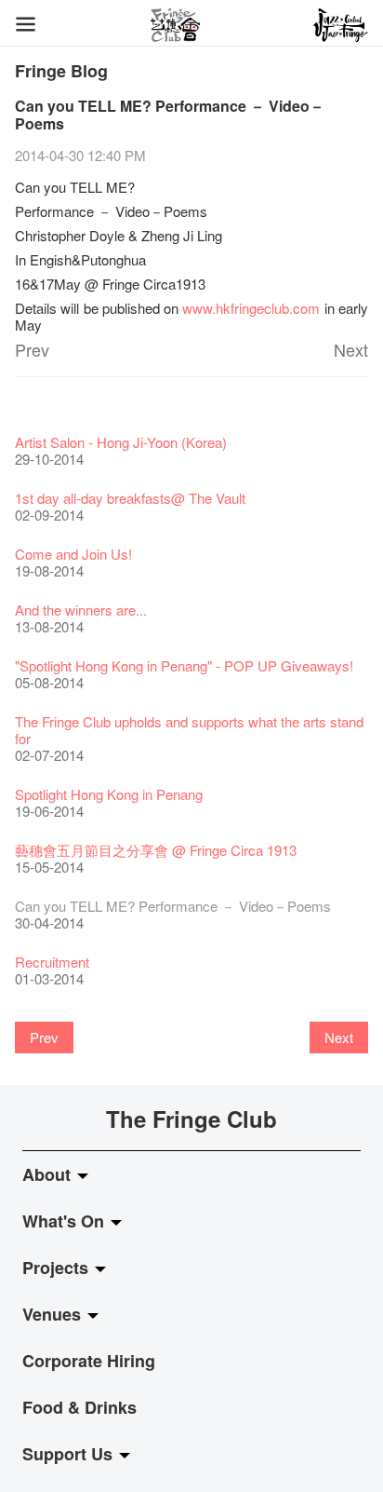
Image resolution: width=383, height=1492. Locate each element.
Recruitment (52, 961)
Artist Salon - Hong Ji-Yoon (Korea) (121, 442)
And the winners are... (81, 609)
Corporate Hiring (88, 1361)
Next (351, 349)
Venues (54, 1314)
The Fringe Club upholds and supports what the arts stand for (189, 730)
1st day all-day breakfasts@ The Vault (130, 498)
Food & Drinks (79, 1407)
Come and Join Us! (73, 553)
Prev (32, 349)
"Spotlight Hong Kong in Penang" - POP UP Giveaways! (184, 665)
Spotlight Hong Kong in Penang (109, 794)
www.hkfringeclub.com (251, 308)
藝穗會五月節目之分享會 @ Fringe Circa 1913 (156, 850)
